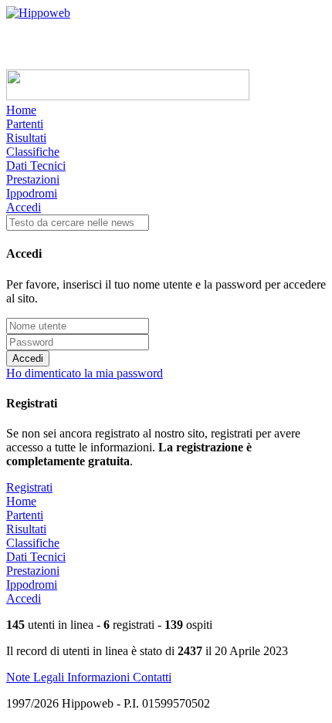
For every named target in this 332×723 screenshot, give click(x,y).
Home (21, 110)
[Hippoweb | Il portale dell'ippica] (38, 12)
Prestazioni (32, 179)
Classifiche (32, 151)
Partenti (24, 123)
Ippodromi (31, 193)
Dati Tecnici (36, 165)
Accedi (23, 207)
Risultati (26, 137)
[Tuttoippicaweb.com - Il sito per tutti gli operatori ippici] (127, 96)
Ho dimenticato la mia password (84, 373)
